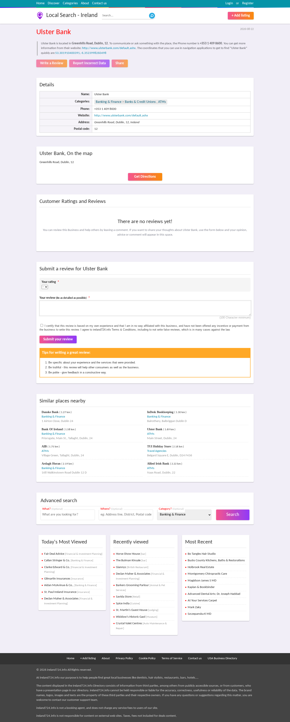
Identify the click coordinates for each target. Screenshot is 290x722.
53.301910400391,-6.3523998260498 (80, 53)
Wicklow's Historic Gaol (136, 617)
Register (248, 3)
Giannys (132, 567)
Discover (54, 3)
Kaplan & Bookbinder (201, 587)
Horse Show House (131, 554)
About (85, 3)
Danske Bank (50, 412)
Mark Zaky (194, 607)
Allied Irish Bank (158, 463)
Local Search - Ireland (72, 15)
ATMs (162, 102)
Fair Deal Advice (73, 554)
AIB (45, 446)
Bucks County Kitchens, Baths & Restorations (216, 560)
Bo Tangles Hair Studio (202, 554)
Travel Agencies (156, 451)
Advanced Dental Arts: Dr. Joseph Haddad (214, 594)
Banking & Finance (108, 102)
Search (232, 514)
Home (40, 3)
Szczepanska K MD (199, 614)
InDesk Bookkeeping (160, 412)
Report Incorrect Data (89, 63)
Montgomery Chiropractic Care (207, 573)
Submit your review (58, 339)
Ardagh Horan (51, 463)
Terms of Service (172, 658)
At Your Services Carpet (202, 600)
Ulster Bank (155, 429)
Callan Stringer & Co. (68, 560)
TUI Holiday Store (159, 446)
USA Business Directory (222, 658)
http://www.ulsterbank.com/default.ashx (109, 48)
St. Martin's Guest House (137, 610)
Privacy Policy (124, 658)
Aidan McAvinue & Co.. (70, 585)
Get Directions (145, 177)
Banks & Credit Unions (140, 102)
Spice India (128, 603)
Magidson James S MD (202, 580)
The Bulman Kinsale (131, 560)
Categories (70, 3)
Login (229, 3)
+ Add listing (241, 15)
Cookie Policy (147, 658)
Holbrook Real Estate (201, 567)
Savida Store (128, 596)
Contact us (99, 3)
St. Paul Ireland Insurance (67, 592)
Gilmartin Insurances (64, 578)
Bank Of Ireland (53, 429)
